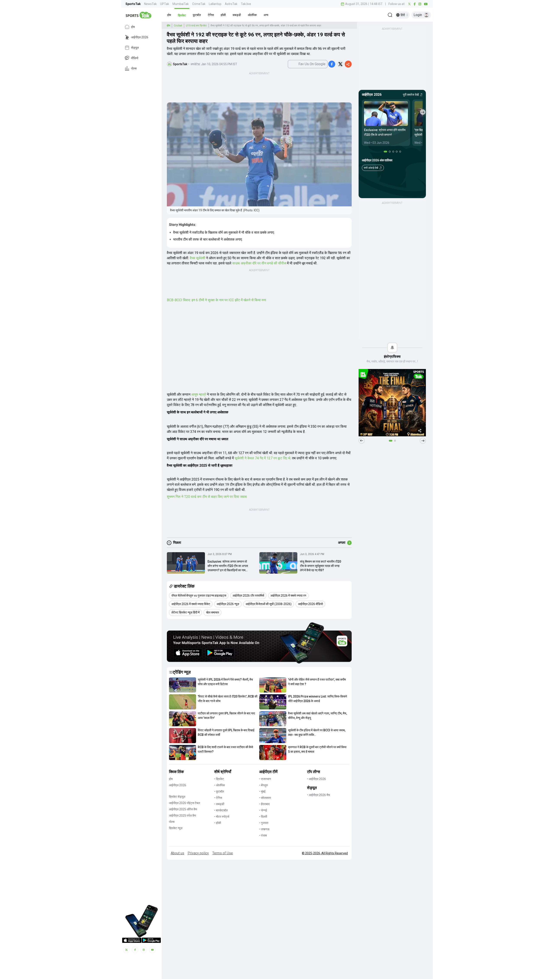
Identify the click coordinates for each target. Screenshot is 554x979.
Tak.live (246, 4)
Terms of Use (222, 853)
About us (177, 853)
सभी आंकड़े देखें (371, 167)
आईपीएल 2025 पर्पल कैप (182, 815)
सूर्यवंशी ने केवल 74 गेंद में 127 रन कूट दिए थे (262, 458)
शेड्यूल (135, 47)
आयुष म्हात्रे (198, 394)
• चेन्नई (263, 810)
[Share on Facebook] (331, 64)
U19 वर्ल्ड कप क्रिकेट (196, 25)
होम (133, 27)
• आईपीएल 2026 (316, 779)
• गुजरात (263, 823)
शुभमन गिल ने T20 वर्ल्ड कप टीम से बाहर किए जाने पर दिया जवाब (207, 497)
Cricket (178, 25)
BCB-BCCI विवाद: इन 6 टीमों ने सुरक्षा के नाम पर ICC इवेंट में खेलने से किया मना (216, 300)
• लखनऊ (264, 829)
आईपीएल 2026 (139, 37)
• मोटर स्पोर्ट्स (221, 816)
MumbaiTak (180, 4)
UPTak (164, 4)
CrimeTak (198, 4)
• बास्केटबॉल (221, 810)
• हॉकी (217, 823)
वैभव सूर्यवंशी (197, 258)
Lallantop (215, 4)
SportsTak (133, 4)
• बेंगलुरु (263, 785)
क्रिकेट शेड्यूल (177, 796)
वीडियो (134, 58)
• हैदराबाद (264, 804)
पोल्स (134, 68)
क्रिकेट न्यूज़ (175, 828)
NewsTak (150, 4)
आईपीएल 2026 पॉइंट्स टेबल (184, 803)
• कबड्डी (219, 804)
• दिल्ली (263, 816)
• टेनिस (218, 797)
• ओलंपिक (219, 785)
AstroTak (231, 4)
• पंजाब (263, 835)
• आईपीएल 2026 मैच (318, 795)
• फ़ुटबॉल (219, 791)
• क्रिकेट (219, 779)
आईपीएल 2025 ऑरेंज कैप (183, 809)
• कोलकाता (265, 797)
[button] (169, 15)
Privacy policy (198, 853)
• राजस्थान (265, 779)
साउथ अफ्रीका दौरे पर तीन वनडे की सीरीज (259, 263)
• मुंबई (262, 791)
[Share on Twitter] (340, 64)
